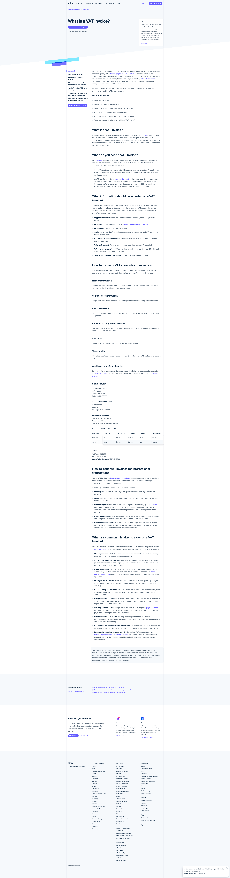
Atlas (93, 768)
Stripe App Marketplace (123, 833)
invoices (99, 160)
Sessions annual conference (149, 776)
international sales (148, 79)
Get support (144, 818)
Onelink (94, 804)
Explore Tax (120, 735)
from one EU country (122, 179)
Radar (94, 816)
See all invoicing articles (76, 691)
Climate (94, 781)
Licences (143, 786)
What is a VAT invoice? (75, 74)
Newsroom (144, 805)
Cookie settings (146, 791)
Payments (95, 811)
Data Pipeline (96, 789)
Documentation (121, 845)
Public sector (120, 821)
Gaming (118, 806)
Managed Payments (98, 806)
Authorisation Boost (98, 771)
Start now (72, 736)
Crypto (94, 786)
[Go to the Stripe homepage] (70, 763)
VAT (146, 135)
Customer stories (146, 768)
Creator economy (121, 801)
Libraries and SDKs (122, 855)
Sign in (144, 3)
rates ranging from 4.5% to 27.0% (121, 74)
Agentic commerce (122, 771)
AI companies (120, 799)
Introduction (72, 71)
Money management (122, 791)
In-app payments (121, 786)
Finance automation (122, 781)
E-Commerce (120, 776)
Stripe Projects (121, 858)
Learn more (144, 43)
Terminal (95, 826)
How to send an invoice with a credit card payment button (113, 690)
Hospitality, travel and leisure (125, 809)
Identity (94, 796)
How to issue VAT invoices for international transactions (78, 94)
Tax (93, 824)
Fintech (118, 804)
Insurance (119, 811)
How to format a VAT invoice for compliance (77, 89)
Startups (119, 768)
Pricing (118, 3)
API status (119, 850)
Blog (142, 771)
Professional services (123, 819)
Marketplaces (120, 789)
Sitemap (143, 788)
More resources (74, 9)
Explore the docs (146, 737)
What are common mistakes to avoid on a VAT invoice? (78, 99)
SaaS (118, 796)
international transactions (120, 478)
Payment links (96, 809)
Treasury (95, 829)
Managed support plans (148, 820)
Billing (94, 773)
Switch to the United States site (194, 873)
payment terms (152, 608)
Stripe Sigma (96, 821)
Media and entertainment (124, 814)
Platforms (119, 794)
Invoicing (86, 9)
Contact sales (154, 3)
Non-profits (120, 816)
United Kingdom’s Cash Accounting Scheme (111, 634)
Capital (94, 776)
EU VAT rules (152, 505)
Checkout (95, 778)
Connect (94, 784)
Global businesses (122, 784)
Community (144, 773)
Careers (143, 803)
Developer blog (121, 860)
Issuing (94, 801)
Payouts (94, 814)
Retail (118, 824)
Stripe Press (144, 808)
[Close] (226, 868)
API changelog (120, 853)
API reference (120, 848)
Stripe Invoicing (100, 549)
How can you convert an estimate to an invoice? (110, 692)
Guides (143, 766)
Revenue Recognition (98, 819)
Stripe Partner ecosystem (124, 836)
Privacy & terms (146, 778)
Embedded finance (122, 778)
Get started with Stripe (77, 27)
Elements (95, 791)
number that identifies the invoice (135, 224)
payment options (101, 373)
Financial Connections (99, 794)
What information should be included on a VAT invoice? (77, 84)
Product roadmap (146, 800)
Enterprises (120, 766)
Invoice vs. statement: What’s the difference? (109, 687)
